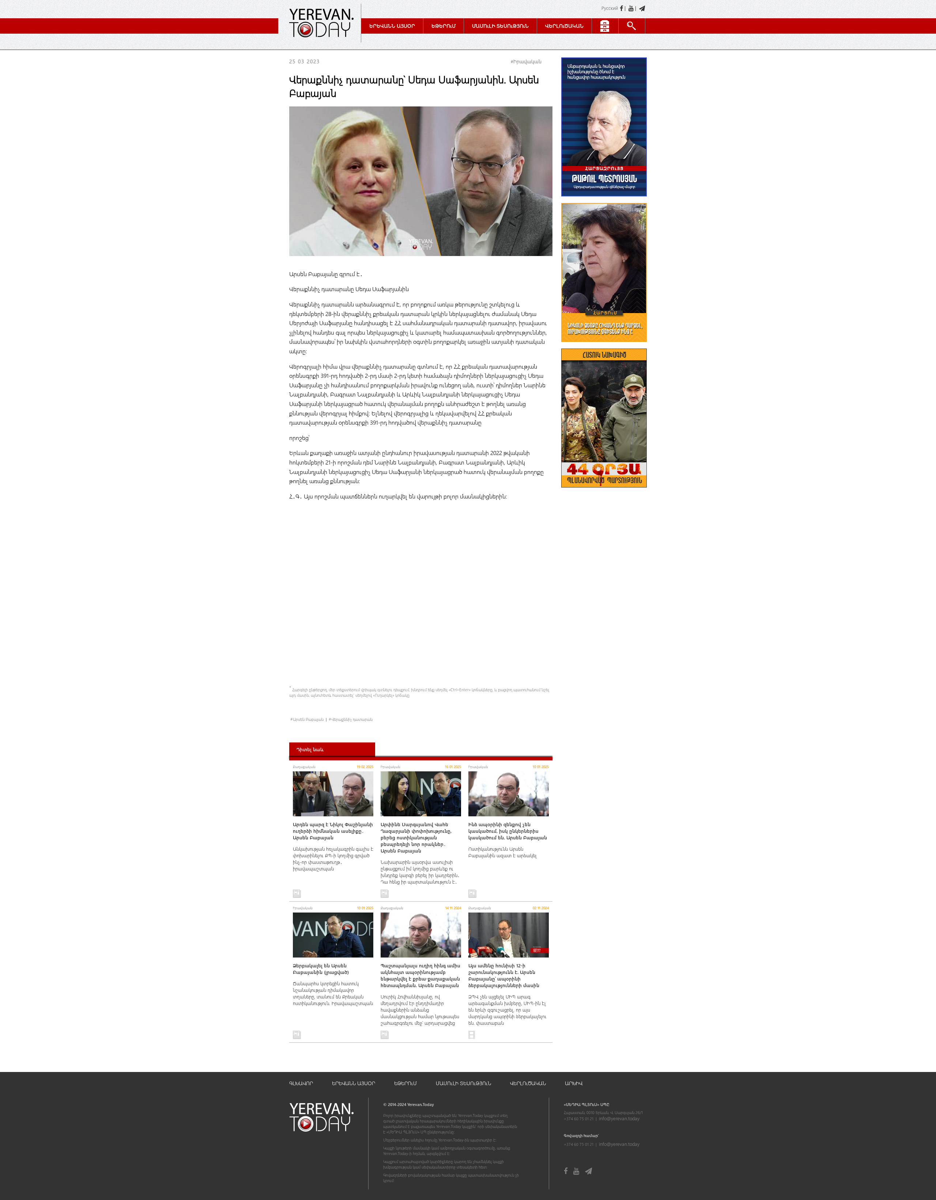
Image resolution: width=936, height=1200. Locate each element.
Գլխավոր (301, 1083)
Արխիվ (573, 1083)
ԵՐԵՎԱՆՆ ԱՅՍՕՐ (353, 1083)
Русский (609, 8)
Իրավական (527, 61)
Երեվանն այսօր (392, 25)
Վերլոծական (564, 25)
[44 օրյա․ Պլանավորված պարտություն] (604, 491)
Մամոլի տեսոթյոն (500, 25)
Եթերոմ (443, 25)
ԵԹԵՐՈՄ (405, 1083)
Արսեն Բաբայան (308, 719)
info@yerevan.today (619, 1118)
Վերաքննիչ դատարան (352, 719)
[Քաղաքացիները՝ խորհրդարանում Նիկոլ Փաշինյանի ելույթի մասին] (604, 345)
